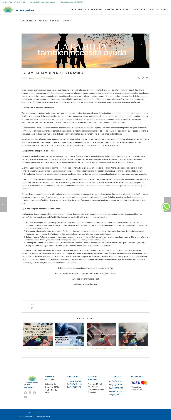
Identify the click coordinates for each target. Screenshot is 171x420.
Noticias (52, 78)
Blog (151, 9)
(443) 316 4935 (117, 388)
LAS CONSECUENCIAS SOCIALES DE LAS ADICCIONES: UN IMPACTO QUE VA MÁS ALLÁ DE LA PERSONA (39, 349)
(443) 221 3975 (75, 387)
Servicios (109, 9)
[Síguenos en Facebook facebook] (25, 392)
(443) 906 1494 (117, 395)
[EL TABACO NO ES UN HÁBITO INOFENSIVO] (101, 334)
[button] (166, 207)
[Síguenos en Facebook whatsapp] (25, 397)
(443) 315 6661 (117, 385)
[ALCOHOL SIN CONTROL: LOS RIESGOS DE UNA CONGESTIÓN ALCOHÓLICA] (69, 334)
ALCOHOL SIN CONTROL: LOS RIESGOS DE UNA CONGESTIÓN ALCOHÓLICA (70, 349)
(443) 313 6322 (75, 381)
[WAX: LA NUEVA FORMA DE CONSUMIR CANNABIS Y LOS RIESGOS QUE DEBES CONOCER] (133, 334)
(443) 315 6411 (117, 381)
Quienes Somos (140, 9)
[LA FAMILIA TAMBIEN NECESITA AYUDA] (85, 51)
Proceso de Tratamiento (90, 9)
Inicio (73, 9)
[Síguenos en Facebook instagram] (30, 392)
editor (26, 78)
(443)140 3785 (117, 391)
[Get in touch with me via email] (32, 308)
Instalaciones (123, 9)
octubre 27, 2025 (41, 78)
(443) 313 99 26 (76, 384)
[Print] (139, 78)
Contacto (161, 9)
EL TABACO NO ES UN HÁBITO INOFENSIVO (102, 349)
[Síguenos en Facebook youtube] (34, 392)
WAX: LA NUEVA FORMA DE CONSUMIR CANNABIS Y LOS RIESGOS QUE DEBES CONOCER (134, 349)
